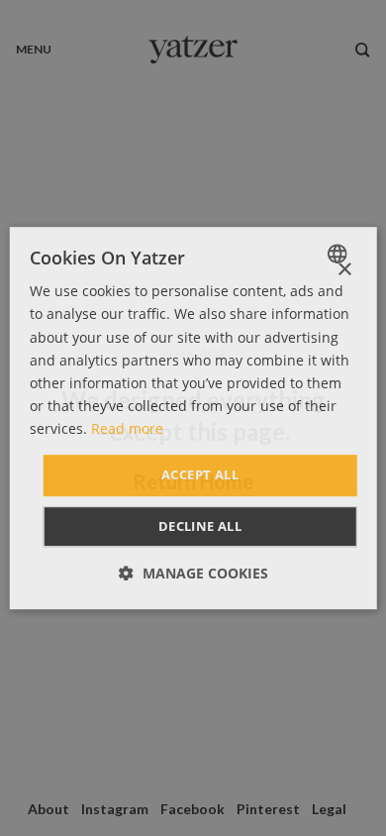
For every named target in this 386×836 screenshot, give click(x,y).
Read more (127, 428)
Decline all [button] (199, 526)
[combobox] (339, 253)
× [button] (344, 269)
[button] (193, 573)
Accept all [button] (200, 474)
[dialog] (193, 418)
